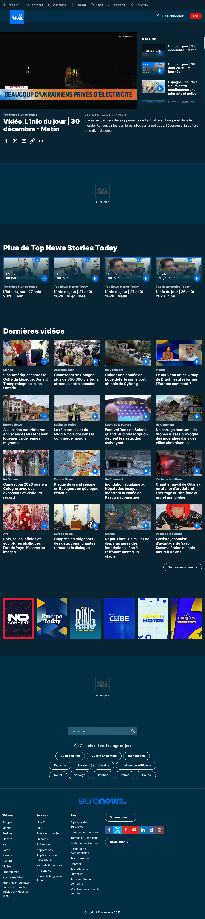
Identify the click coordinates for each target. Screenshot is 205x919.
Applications (45, 850)
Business (8, 833)
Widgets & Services (49, 865)
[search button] (132, 5)
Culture (7, 860)
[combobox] (152, 5)
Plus (73, 815)
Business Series (65, 424)
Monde (8, 369)
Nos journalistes (12, 877)
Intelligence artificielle (136, 765)
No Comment (114, 369)
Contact (76, 864)
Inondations (136, 756)
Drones (146, 775)
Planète (7, 839)
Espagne (60, 765)
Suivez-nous (45, 844)
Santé (6, 850)
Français (12, 4)
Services (42, 815)
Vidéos (6, 866)
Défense (102, 775)
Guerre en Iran (70, 756)
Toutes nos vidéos (180, 567)
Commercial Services (84, 832)
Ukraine (103, 765)
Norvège (79, 775)
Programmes (10, 872)
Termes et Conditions (84, 837)
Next (5, 844)
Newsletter (117, 842)
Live (196, 16)
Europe (7, 822)
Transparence (80, 858)
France (124, 775)
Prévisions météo (48, 833)
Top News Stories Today (20, 286)
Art (5, 533)
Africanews (44, 870)
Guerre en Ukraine (104, 756)
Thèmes (7, 815)
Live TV (41, 822)
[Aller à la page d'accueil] (17, 17)
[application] (68, 70)
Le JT (40, 828)
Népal (58, 775)
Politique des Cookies (85, 843)
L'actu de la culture (118, 424)
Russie (82, 765)
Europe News (12, 424)
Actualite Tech (64, 369)
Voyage (7, 855)
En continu (43, 839)
